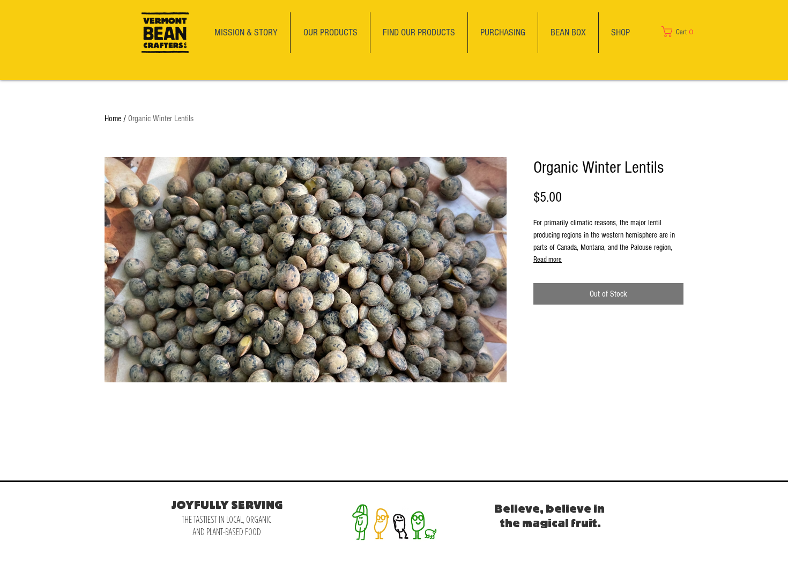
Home (113, 118)
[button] (684, 31)
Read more (547, 259)
